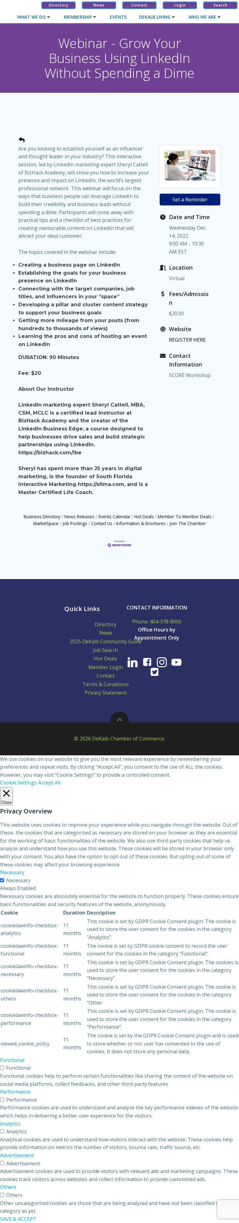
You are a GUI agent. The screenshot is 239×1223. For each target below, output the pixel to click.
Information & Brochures (141, 523)
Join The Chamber (188, 523)
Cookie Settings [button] (18, 782)
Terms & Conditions (105, 684)
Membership (78, 17)
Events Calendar (114, 516)
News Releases (79, 516)
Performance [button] (15, 1091)
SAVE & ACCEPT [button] (18, 1219)
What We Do (31, 17)
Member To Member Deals (184, 516)
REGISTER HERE (187, 339)
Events (118, 17)
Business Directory (42, 516)
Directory (105, 624)
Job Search (105, 650)
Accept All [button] (49, 782)
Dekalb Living (155, 17)
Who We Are (202, 17)
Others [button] (8, 1187)
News (105, 632)
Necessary (18, 880)
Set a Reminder (190, 199)
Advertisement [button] (17, 1155)
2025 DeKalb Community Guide (106, 641)
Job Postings (75, 523)
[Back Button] (22, 140)
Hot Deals (144, 516)
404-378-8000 (165, 621)
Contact (105, 675)
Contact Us (101, 523)
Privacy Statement (106, 692)
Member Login (105, 667)
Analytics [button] (10, 1123)
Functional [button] (12, 1060)
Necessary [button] (12, 872)
